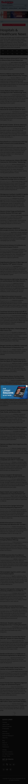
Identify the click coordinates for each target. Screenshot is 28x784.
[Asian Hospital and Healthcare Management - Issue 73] (14, 392)
